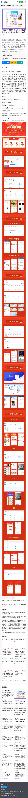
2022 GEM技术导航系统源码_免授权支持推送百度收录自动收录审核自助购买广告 (20, 757)
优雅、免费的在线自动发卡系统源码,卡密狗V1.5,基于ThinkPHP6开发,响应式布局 (20, 720)
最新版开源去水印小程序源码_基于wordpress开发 (20, 739)
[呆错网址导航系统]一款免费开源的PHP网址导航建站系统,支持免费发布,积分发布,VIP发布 (7, 702)
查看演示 (13, 62)
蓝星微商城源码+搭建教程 (20, 674)
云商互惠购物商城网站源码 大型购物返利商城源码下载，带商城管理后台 (20, 653)
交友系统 (4, 772)
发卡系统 (17, 718)
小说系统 (4, 754)
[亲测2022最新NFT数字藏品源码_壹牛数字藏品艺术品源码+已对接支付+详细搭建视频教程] (20, 763)
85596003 (7, 784)
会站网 (10, 604)
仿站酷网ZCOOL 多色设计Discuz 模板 (7, 720)
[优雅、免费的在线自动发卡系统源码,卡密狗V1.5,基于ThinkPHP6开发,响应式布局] (20, 709)
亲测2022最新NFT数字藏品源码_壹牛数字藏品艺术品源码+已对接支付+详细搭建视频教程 (20, 775)
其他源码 (4, 736)
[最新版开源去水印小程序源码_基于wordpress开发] (20, 727)
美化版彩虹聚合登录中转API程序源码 (7, 738)
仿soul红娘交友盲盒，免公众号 (7, 775)
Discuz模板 (4, 718)
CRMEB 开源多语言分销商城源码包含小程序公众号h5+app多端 (20, 702)
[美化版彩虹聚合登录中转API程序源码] (8, 727)
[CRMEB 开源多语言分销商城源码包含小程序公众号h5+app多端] (20, 690)
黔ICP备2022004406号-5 (7, 793)
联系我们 (22, 632)
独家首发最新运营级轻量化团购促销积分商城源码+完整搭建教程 (7, 675)
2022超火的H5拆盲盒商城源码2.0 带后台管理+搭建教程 (7, 652)
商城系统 (14, 5)
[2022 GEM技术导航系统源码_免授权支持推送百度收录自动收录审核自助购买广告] (20, 745)
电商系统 (8, 598)
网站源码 (8, 5)
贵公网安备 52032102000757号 (9, 795)
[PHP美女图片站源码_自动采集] (8, 745)
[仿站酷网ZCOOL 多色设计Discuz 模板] (8, 709)
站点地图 (3, 789)
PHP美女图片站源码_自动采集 (7, 757)
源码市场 (3, 5)
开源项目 (13, 598)
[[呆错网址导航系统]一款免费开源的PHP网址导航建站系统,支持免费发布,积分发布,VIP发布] (8, 690)
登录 (21, 2)
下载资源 (6, 62)
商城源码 (4, 598)
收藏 (20, 62)
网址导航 (4, 700)
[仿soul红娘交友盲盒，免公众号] (8, 763)
